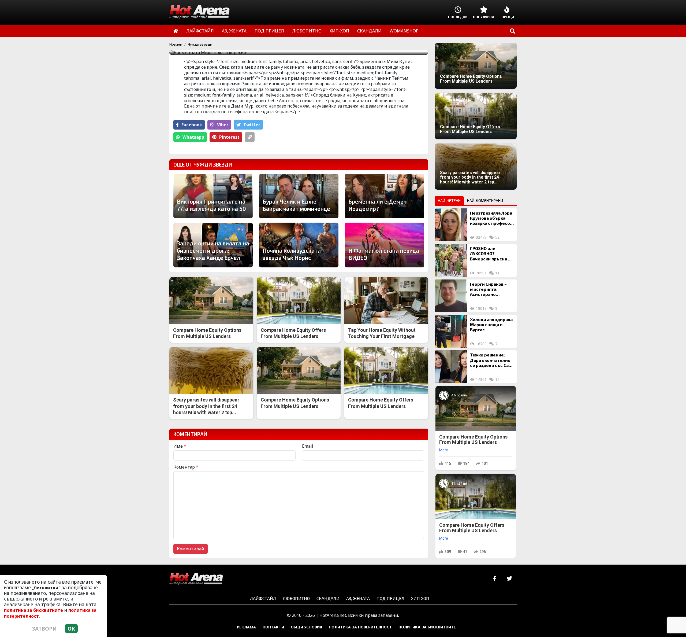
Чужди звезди (200, 44)
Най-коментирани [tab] (485, 200)
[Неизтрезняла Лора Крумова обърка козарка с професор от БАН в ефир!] (451, 224)
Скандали (328, 598)
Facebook (191, 125)
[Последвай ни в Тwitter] (509, 579)
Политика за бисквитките (427, 626)
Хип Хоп (420, 598)
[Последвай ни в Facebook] (495, 579)
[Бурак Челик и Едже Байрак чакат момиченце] (298, 196)
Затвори (44, 628)
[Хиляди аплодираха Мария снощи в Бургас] (451, 331)
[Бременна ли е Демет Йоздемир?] (384, 196)
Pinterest (229, 137)
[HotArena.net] (196, 579)
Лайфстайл (263, 598)
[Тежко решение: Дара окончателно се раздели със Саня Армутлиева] (451, 366)
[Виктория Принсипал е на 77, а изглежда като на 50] (213, 196)
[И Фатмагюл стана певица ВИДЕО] (384, 245)
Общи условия (306, 626)
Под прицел (390, 598)
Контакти (273, 626)
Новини (175, 44)
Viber (222, 125)
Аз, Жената (358, 598)
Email (307, 446)
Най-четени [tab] (449, 200)
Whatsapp (193, 137)
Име (179, 446)
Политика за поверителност (360, 626)
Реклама (246, 626)
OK (71, 628)
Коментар (185, 467)
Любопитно (296, 598)
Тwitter (251, 125)
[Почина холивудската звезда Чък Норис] (298, 245)
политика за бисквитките (33, 610)
